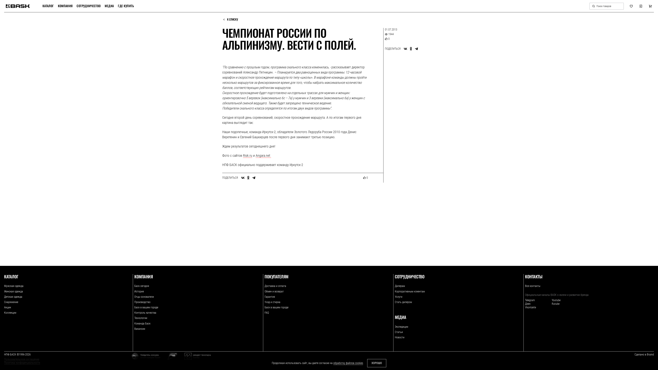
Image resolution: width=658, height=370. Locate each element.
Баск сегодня (141, 286)
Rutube (555, 303)
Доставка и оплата (275, 286)
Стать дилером (403, 302)
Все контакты (532, 286)
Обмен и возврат (274, 291)
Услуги (398, 296)
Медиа (109, 6)
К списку (232, 19)
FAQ (267, 312)
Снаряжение (11, 302)
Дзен (528, 303)
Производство (142, 302)
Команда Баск (142, 323)
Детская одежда (13, 296)
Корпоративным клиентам (410, 291)
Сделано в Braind (644, 354)
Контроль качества (145, 312)
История (139, 291)
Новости (399, 337)
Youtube (556, 300)
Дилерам (400, 286)
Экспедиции (401, 326)
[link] (17, 6)
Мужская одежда (13, 286)
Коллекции (10, 312)
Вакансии (139, 328)
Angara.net (263, 155)
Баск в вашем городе (146, 307)
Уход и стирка (272, 302)
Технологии (140, 318)
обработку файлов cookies (348, 363)
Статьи (399, 332)
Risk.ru (247, 155)
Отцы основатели (144, 296)
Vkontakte (530, 307)
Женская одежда (13, 291)
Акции (7, 307)
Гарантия (270, 296)
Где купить (126, 6)
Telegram (530, 300)
